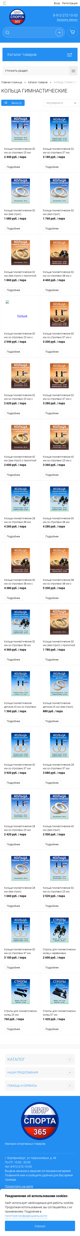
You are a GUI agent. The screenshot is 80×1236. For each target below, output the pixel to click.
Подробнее (13, 166)
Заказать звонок (67, 19)
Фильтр (16, 103)
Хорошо (40, 1226)
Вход (57, 3)
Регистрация (70, 3)
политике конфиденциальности (26, 1215)
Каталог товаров (22, 54)
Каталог (16, 1059)
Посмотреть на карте (19, 1186)
